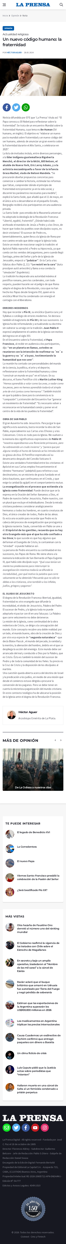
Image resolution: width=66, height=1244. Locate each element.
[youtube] (35, 1128)
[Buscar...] (61, 5)
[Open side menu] (4, 5)
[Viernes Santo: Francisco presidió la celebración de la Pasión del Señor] (9, 877)
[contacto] (7, 1128)
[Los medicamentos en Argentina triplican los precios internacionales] (9, 1022)
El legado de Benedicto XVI (33, 832)
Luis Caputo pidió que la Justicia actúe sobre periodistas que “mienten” (36, 1071)
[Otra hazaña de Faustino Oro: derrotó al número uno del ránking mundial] (9, 927)
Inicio (5, 15)
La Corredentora (27, 846)
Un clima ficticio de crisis (31, 1053)
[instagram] (45, 1128)
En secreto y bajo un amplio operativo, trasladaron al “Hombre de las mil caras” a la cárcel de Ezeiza (37, 966)
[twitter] (16, 107)
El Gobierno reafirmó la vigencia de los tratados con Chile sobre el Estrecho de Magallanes (38, 946)
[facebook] (7, 107)
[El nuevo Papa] (9, 863)
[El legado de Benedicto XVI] (9, 834)
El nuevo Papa (25, 861)
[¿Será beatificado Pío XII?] (9, 892)
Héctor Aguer (14, 52)
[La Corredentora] (9, 848)
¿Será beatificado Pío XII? (32, 890)
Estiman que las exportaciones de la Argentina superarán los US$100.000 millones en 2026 (37, 1007)
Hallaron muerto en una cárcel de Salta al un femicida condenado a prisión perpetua (37, 1089)
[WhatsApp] (26, 107)
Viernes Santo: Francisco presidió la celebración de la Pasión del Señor (38, 877)
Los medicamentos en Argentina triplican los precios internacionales (38, 1022)
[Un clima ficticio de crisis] (9, 1055)
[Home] (33, 1119)
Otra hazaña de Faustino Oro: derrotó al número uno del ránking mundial (38, 929)
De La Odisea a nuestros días (33, 787)
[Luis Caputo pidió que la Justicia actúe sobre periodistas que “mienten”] (9, 1069)
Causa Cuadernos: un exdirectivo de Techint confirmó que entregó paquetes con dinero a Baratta (39, 1039)
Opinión (15, 15)
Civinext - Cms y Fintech (33, 1236)
